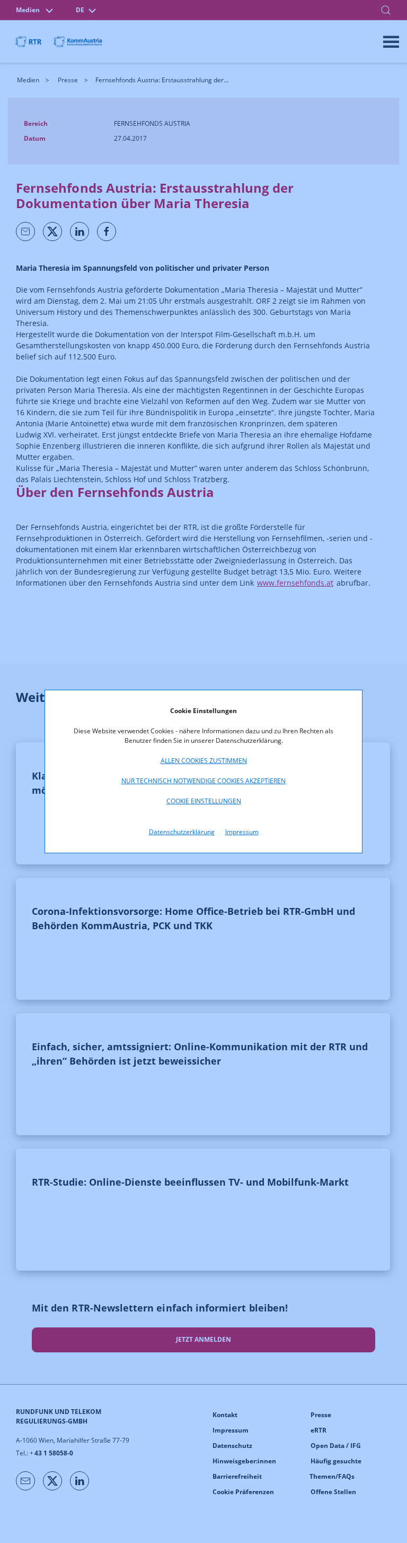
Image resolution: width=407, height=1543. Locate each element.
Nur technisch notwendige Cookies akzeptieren (203, 780)
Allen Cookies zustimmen (204, 760)
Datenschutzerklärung (182, 831)
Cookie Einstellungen (203, 800)
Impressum (242, 831)
